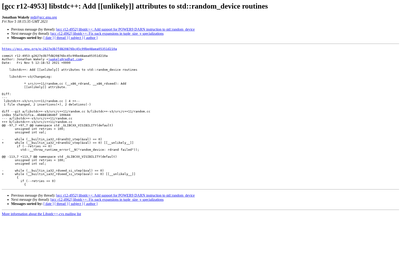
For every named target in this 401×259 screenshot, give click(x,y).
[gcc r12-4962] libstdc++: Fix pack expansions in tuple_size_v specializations (107, 33)
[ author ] (90, 38)
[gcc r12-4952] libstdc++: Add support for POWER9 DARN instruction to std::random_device (125, 29)
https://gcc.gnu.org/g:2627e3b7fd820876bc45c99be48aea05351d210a (59, 49)
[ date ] (48, 38)
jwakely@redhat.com (65, 59)
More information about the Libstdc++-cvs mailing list (41, 214)
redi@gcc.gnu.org (43, 17)
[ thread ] (61, 38)
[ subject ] (76, 38)
